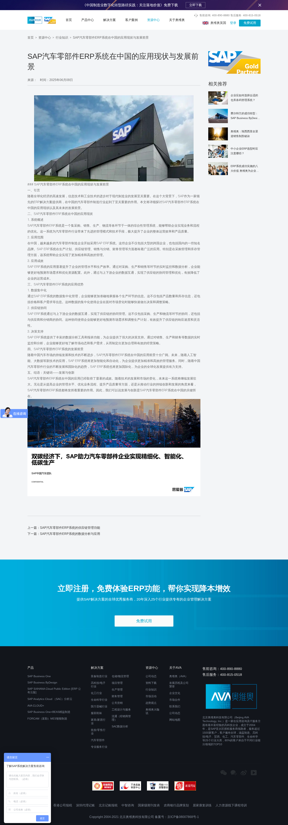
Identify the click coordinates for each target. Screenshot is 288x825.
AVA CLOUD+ (35, 705)
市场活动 (151, 696)
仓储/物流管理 (120, 676)
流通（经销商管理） (121, 718)
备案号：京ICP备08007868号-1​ (177, 817)
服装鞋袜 (96, 713)
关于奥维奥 (177, 20)
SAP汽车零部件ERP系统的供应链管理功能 (70, 527)
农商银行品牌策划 (176, 805)
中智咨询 (127, 805)
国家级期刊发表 (149, 805)
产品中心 (87, 20)
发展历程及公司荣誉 (178, 684)
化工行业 (96, 693)
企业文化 (174, 693)
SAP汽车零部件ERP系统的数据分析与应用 (70, 533)
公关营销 (117, 702)
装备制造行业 (99, 676)
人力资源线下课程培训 (231, 805)
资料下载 (151, 682)
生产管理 (117, 689)
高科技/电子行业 (98, 684)
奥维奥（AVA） (178, 676)
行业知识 (62, 37)
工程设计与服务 (121, 709)
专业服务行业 (99, 746)
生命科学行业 (99, 699)
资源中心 (153, 20)
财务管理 (117, 696)
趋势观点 (151, 702)
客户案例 (131, 20)
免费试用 (250, 23)
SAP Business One (39, 676)
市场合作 (174, 699)
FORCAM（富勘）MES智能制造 (47, 718)
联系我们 (174, 706)
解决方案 (109, 20)
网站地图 (174, 719)
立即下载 (195, 5)
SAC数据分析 (120, 726)
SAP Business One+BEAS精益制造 (48, 711)
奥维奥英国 (218, 23)
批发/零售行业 (98, 731)
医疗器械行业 (99, 706)
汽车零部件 (98, 740)
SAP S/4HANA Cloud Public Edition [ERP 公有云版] (54, 690)
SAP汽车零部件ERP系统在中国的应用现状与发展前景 (111, 37)
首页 (69, 20)
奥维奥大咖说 (152, 711)
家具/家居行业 (98, 721)
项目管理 (117, 682)
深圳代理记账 (85, 805)
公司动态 (151, 676)
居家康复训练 (202, 805)
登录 (233, 23)
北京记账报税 (108, 805)
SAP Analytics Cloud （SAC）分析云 (49, 699)
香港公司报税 (62, 805)
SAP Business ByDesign (42, 682)
